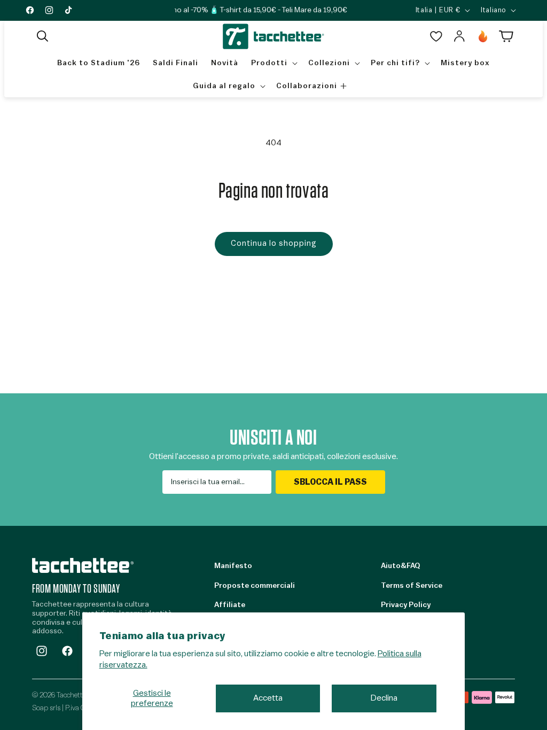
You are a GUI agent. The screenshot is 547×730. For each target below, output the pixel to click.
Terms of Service (411, 585)
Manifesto (233, 566)
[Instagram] (41, 651)
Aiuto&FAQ (400, 566)
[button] (42, 36)
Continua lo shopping (274, 243)
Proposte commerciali (254, 585)
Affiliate (229, 605)
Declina (384, 698)
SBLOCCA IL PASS (330, 482)
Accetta (268, 698)
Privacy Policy (406, 605)
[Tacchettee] (83, 565)
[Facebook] (67, 651)
